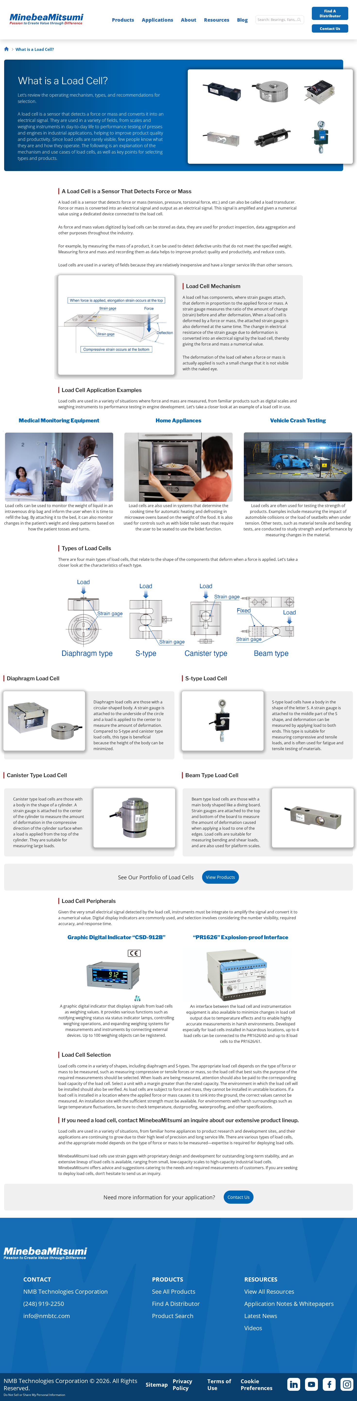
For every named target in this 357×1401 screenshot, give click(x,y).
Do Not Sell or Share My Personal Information (34, 1395)
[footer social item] (293, 1384)
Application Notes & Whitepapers (289, 1304)
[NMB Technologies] (7, 49)
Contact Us (330, 28)
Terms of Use (219, 1384)
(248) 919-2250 (43, 1304)
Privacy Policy (182, 1384)
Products (123, 20)
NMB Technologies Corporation (65, 1291)
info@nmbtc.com (46, 1316)
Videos (253, 1328)
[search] (299, 19)
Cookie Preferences (256, 1384)
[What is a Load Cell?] (49, 20)
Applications (157, 20)
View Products (220, 877)
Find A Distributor (330, 13)
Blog (242, 20)
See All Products (173, 1291)
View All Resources (269, 1291)
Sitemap (157, 1384)
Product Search (173, 1316)
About (188, 20)
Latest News (260, 1316)
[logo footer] (45, 1258)
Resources (216, 20)
